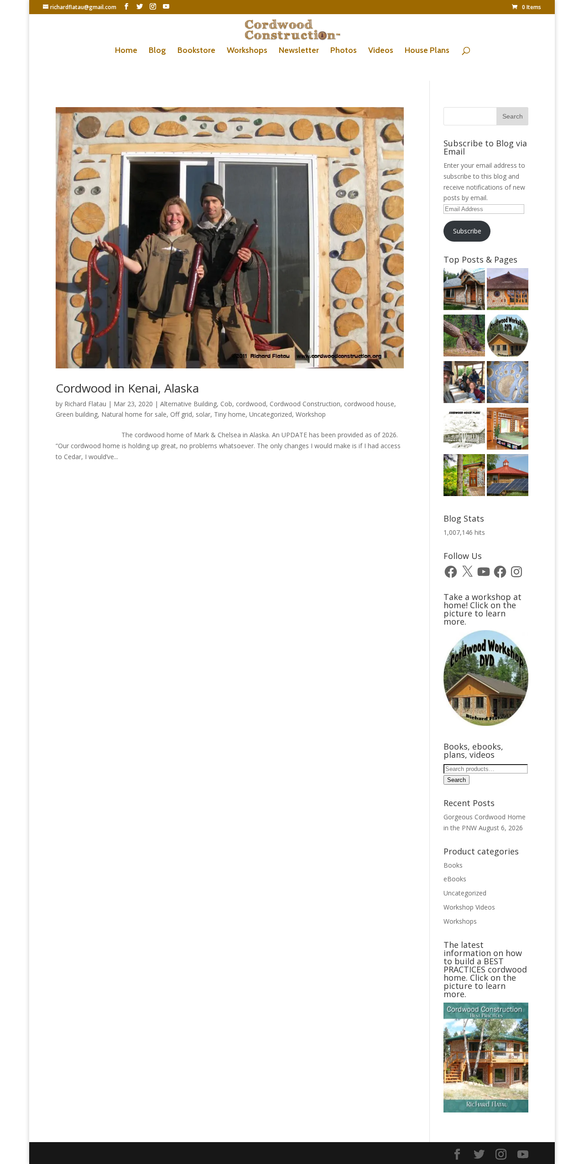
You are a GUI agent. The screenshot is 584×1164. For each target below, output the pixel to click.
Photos (343, 51)
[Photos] (507, 476)
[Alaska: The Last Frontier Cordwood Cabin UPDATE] (464, 383)
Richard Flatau (85, 403)
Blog (157, 51)
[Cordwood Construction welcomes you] (464, 290)
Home (126, 51)
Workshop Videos (469, 907)
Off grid (181, 414)
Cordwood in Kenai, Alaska (127, 388)
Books (453, 865)
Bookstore (196, 51)
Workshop (311, 414)
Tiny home (229, 414)
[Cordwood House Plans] (464, 430)
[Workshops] (464, 476)
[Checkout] (507, 337)
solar (203, 414)
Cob (226, 403)
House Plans (427, 51)
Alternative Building (188, 403)
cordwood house (369, 403)
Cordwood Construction (305, 403)
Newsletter (299, 51)
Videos (380, 51)
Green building (77, 414)
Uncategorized (270, 414)
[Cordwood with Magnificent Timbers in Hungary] (507, 290)
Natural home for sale (134, 414)
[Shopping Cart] (507, 383)
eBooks (454, 878)
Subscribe (467, 231)
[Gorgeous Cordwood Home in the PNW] (507, 430)
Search (456, 779)
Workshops (247, 51)
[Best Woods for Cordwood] (464, 337)
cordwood (251, 403)
